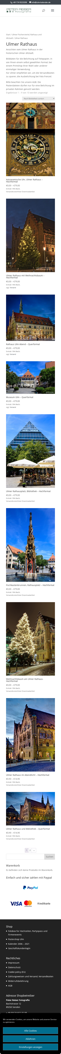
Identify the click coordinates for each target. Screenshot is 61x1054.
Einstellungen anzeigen (30, 1047)
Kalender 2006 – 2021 (18, 943)
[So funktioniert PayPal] (30, 888)
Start (8, 34)
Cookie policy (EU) (16, 972)
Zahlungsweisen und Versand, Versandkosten (30, 976)
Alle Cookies (30, 1030)
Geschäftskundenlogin (19, 948)
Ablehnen (30, 1038)
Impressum (13, 962)
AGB (10, 985)
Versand (13, 287)
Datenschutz (14, 967)
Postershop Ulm (16, 939)
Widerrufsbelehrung (18, 981)
